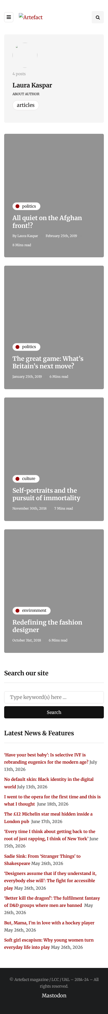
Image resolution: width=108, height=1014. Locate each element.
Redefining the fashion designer (47, 626)
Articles (26, 105)
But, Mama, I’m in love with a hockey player (49, 922)
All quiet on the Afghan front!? (47, 222)
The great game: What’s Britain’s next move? (47, 362)
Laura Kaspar (32, 85)
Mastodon (54, 995)
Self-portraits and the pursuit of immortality (46, 494)
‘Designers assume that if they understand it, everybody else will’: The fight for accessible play (50, 881)
